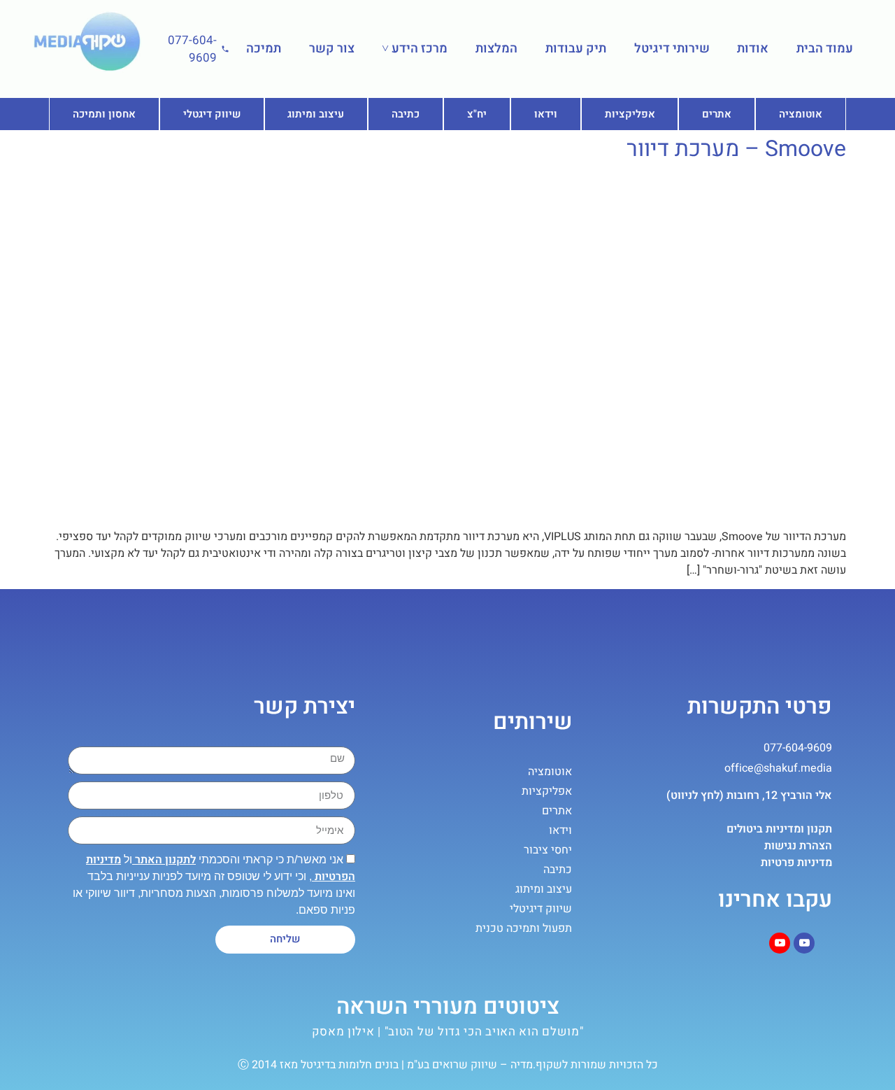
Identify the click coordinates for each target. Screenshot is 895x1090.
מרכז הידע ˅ (415, 48)
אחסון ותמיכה (104, 114)
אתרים (716, 114)
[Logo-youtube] (804, 943)
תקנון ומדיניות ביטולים (779, 829)
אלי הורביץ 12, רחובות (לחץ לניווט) (749, 795)
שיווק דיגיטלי (541, 908)
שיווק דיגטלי (212, 114)
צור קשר (332, 48)
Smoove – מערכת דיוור (736, 148)
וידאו (545, 114)
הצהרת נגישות (798, 845)
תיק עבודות (575, 48)
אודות (752, 48)
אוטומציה (800, 114)
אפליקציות (630, 114)
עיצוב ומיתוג (315, 114)
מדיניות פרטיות (796, 862)
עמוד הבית (824, 48)
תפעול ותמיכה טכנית (523, 928)
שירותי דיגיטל (672, 48)
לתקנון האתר (164, 859)
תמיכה (263, 48)
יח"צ (477, 114)
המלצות (496, 48)
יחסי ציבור (548, 850)
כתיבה (406, 114)
